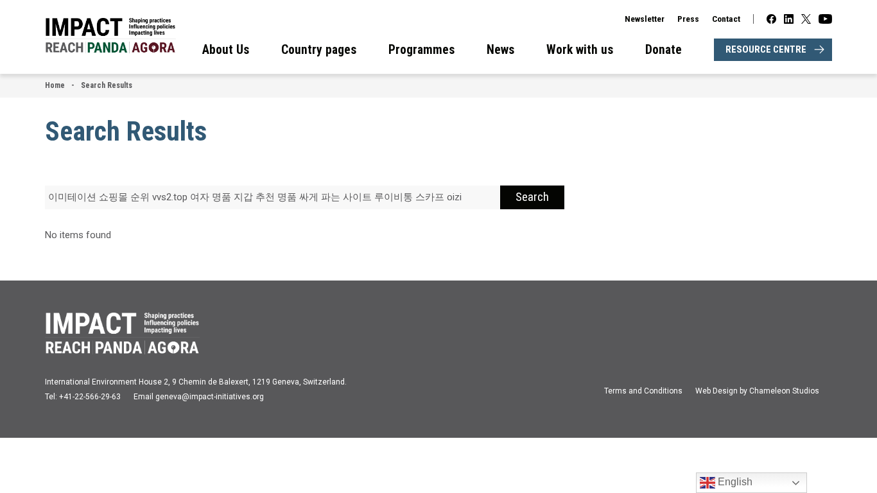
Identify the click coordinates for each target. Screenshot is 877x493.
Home (55, 85)
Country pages (318, 49)
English (733, 481)
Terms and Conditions (643, 390)
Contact (726, 18)
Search (532, 197)
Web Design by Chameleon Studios (757, 390)
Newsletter (644, 18)
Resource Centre (765, 49)
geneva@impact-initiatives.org (209, 396)
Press (688, 18)
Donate (663, 49)
